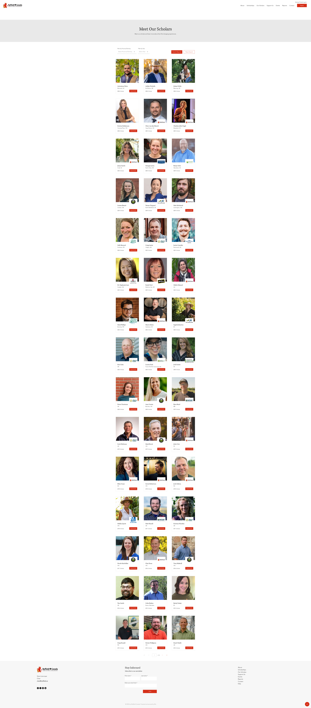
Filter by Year (141, 48)
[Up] (307, 704)
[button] (260, 5)
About (240, 667)
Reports (240, 679)
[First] (144, 655)
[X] (40, 688)
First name (127, 675)
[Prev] (148, 655)
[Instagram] (43, 688)
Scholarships (242, 670)
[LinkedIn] (45, 688)
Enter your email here (130, 682)
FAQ (239, 684)
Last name (144, 675)
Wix (155, 704)
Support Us (241, 674)
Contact (240, 681)
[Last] (166, 655)
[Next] (162, 655)
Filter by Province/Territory (124, 48)
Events (240, 677)
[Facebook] (38, 688)
